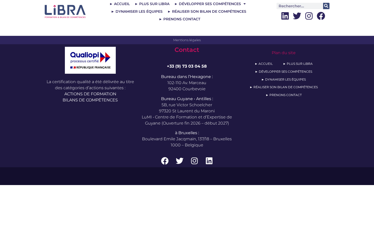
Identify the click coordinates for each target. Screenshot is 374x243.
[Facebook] (321, 16)
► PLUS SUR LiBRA (152, 4)
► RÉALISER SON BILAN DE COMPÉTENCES (206, 11)
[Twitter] (297, 16)
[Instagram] (309, 16)
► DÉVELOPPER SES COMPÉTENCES (207, 4)
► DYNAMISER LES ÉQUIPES (137, 11)
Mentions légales (187, 40)
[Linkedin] (285, 16)
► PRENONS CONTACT (179, 19)
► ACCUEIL (119, 4)
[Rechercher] (326, 6)
